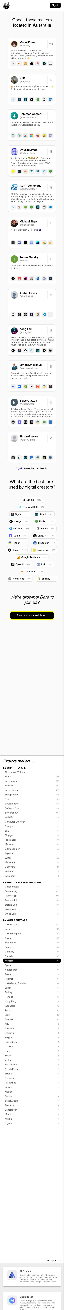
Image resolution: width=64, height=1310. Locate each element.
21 (51, 438)
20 (51, 44)
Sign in (55, 5)
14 (51, 116)
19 (51, 187)
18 (51, 151)
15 (51, 331)
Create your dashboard (32, 615)
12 (51, 80)
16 (51, 223)
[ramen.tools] (6, 5)
